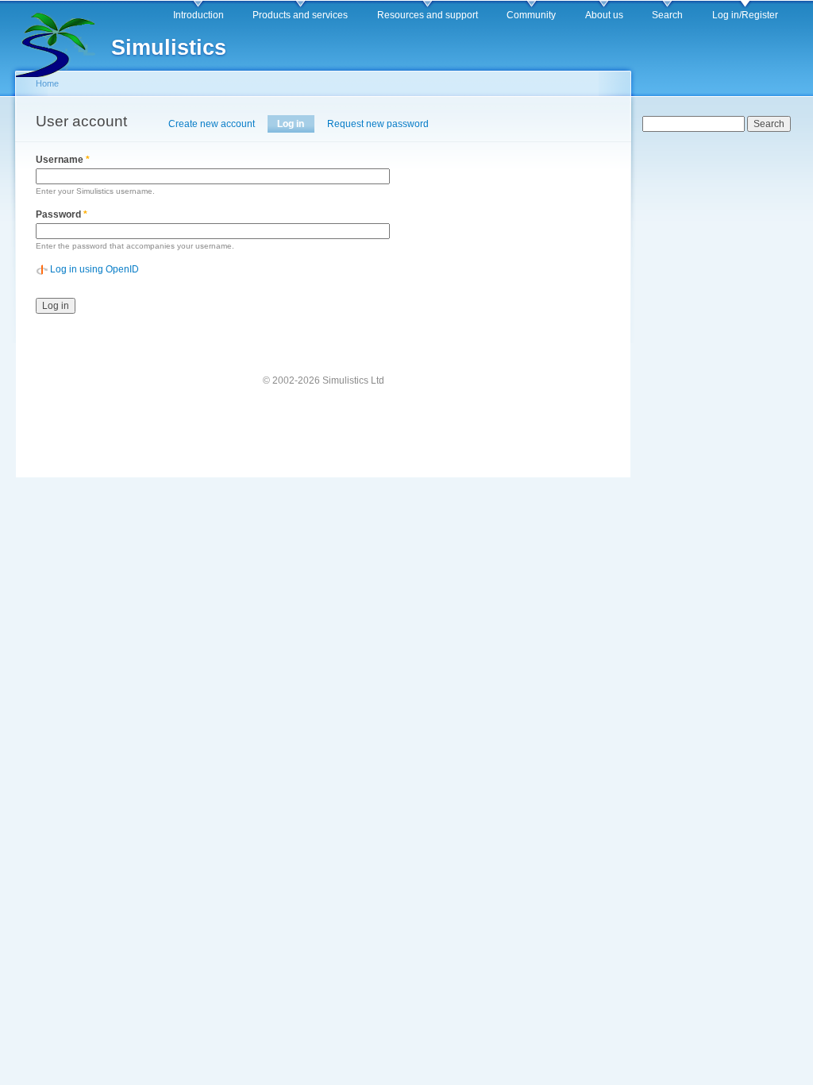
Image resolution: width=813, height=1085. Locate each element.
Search (667, 15)
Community (531, 15)
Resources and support (427, 15)
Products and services (300, 15)
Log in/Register (745, 15)
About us (604, 15)
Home (47, 83)
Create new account (211, 123)
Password (61, 214)
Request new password (378, 123)
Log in (295, 123)
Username (63, 159)
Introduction (198, 15)
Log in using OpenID (94, 269)
